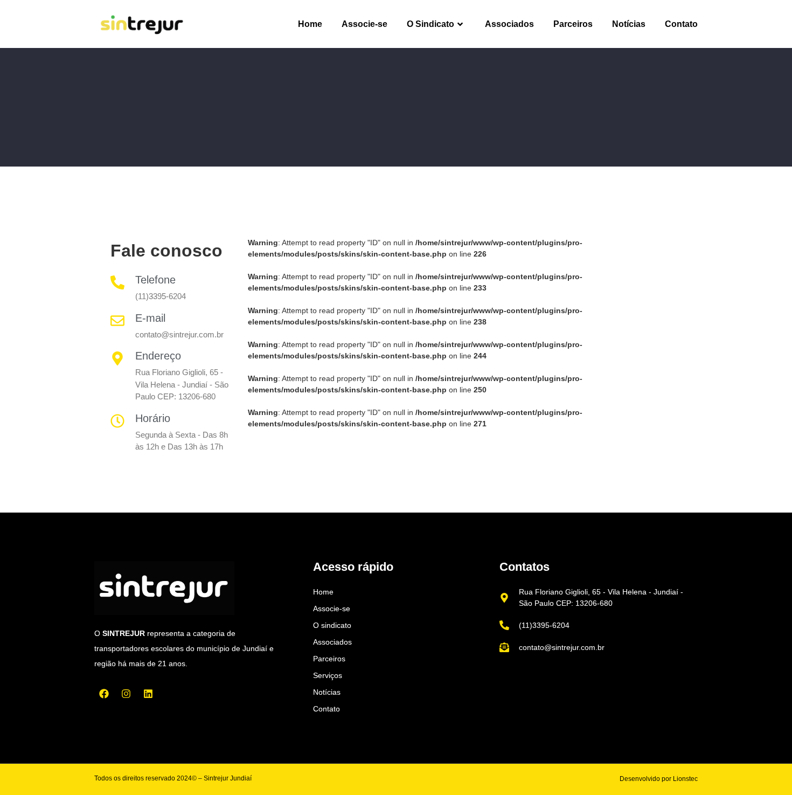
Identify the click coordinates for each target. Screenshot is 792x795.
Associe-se (364, 24)
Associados (509, 24)
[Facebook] (104, 693)
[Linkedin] (148, 693)
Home (310, 24)
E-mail (150, 318)
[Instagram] (126, 693)
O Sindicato (430, 24)
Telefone (155, 280)
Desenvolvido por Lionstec (659, 779)
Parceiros (573, 24)
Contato (681, 24)
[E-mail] (117, 321)
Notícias (628, 24)
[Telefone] (117, 282)
